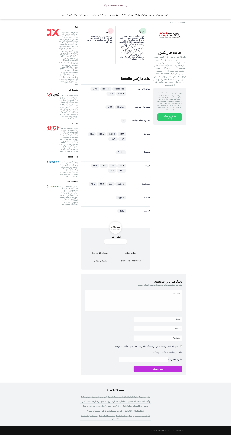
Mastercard (119, 89)
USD (112, 170)
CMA (122, 134)
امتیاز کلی (115, 236)
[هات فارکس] (53, 100)
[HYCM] (53, 134)
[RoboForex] (53, 167)
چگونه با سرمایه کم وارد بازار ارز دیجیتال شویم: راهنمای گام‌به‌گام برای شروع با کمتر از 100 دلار (115, 417)
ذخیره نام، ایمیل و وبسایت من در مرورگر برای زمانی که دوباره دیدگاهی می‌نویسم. (146, 346)
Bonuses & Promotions (131, 261)
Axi (76, 27)
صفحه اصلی (181, 22)
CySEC (112, 134)
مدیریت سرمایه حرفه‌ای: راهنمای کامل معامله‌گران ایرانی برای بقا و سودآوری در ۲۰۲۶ (115, 397)
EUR (95, 166)
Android (121, 184)
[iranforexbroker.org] (115, 5)
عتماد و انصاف (131, 253)
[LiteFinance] (53, 192)
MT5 (93, 184)
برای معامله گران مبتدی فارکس (75, 15)
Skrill (95, 89)
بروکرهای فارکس (99, 15)
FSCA (113, 139)
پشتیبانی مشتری (100, 261)
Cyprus (121, 197)
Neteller (105, 89)
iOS (110, 184)
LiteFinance (72, 181)
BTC (112, 166)
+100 (122, 166)
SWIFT (121, 94)
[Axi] (53, 37)
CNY (104, 166)
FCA (92, 134)
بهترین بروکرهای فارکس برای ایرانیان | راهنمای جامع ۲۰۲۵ (145, 15)
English (121, 152)
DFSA (101, 134)
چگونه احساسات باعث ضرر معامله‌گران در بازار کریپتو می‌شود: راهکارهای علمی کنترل (115, 401)
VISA (111, 94)
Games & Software (100, 253)
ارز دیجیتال (114, 15)
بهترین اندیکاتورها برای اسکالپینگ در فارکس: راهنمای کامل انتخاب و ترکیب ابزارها (115, 406)
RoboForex (73, 157)
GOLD (121, 170)
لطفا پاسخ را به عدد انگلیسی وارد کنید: (167, 352)
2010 (122, 211)
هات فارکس (73, 90)
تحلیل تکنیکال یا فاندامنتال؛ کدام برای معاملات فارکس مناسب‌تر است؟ (115, 411)
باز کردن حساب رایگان (169, 117)
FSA (122, 139)
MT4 (102, 184)
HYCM (75, 123)
